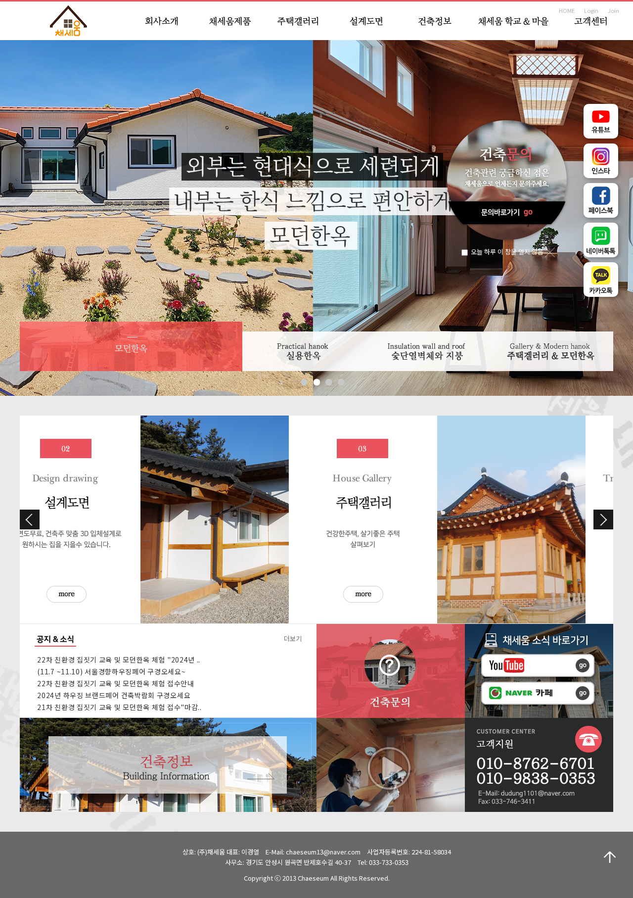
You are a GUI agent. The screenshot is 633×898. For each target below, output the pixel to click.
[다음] (603, 519)
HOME (567, 10)
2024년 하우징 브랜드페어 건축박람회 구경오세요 (113, 695)
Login (591, 10)
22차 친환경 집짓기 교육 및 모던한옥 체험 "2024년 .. (118, 659)
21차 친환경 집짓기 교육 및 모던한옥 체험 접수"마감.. (119, 707)
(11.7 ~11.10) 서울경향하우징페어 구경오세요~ (111, 671)
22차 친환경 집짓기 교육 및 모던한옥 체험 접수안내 (115, 683)
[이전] (30, 519)
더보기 (293, 638)
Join (613, 10)
